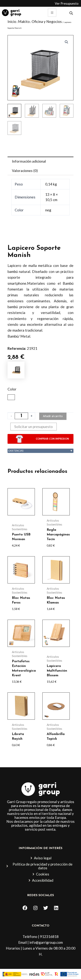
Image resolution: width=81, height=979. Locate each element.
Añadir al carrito (53, 416)
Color (12, 389)
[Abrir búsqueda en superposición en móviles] (71, 12)
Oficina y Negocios (47, 21)
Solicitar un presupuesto (33, 426)
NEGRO (11, 397)
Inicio (12, 21)
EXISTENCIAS (40, 450)
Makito (24, 21)
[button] (66, 42)
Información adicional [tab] (29, 161)
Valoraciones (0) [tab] (25, 170)
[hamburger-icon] (52, 13)
